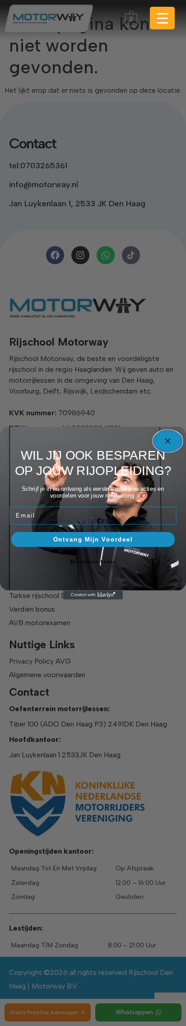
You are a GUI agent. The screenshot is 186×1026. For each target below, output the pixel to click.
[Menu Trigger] (162, 18)
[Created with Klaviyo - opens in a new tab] (93, 594)
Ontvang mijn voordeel (93, 539)
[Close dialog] (167, 441)
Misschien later (93, 562)
